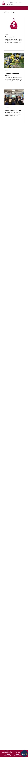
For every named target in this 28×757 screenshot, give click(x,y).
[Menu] (2, 8)
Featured (14, 12)
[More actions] (22, 34)
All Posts (6, 12)
